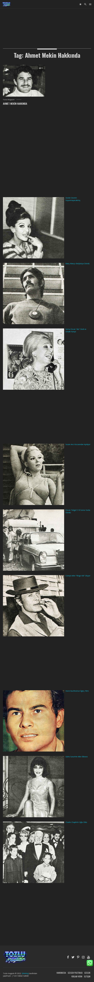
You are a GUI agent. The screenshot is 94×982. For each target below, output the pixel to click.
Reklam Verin (76, 976)
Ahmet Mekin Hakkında (15, 103)
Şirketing (25, 973)
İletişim (87, 976)
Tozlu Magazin (9, 99)
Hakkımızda (61, 972)
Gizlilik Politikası (75, 972)
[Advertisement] (47, 26)
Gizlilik (87, 972)
